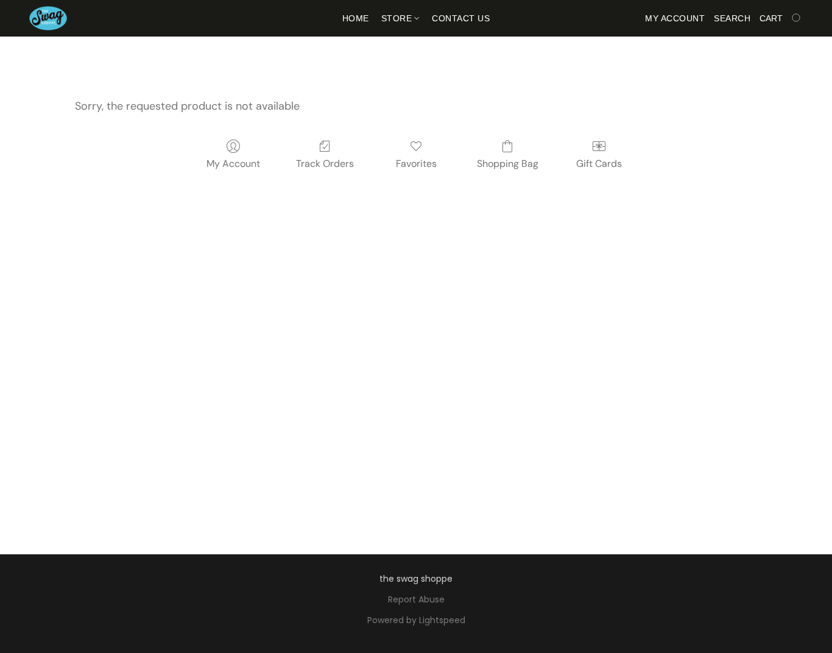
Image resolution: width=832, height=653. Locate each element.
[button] (48, 18)
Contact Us (461, 18)
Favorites (416, 163)
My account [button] (675, 18)
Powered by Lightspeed (416, 620)
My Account (233, 163)
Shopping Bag (507, 163)
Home (355, 18)
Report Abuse (416, 599)
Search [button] (732, 18)
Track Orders (325, 163)
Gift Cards (599, 163)
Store (398, 18)
